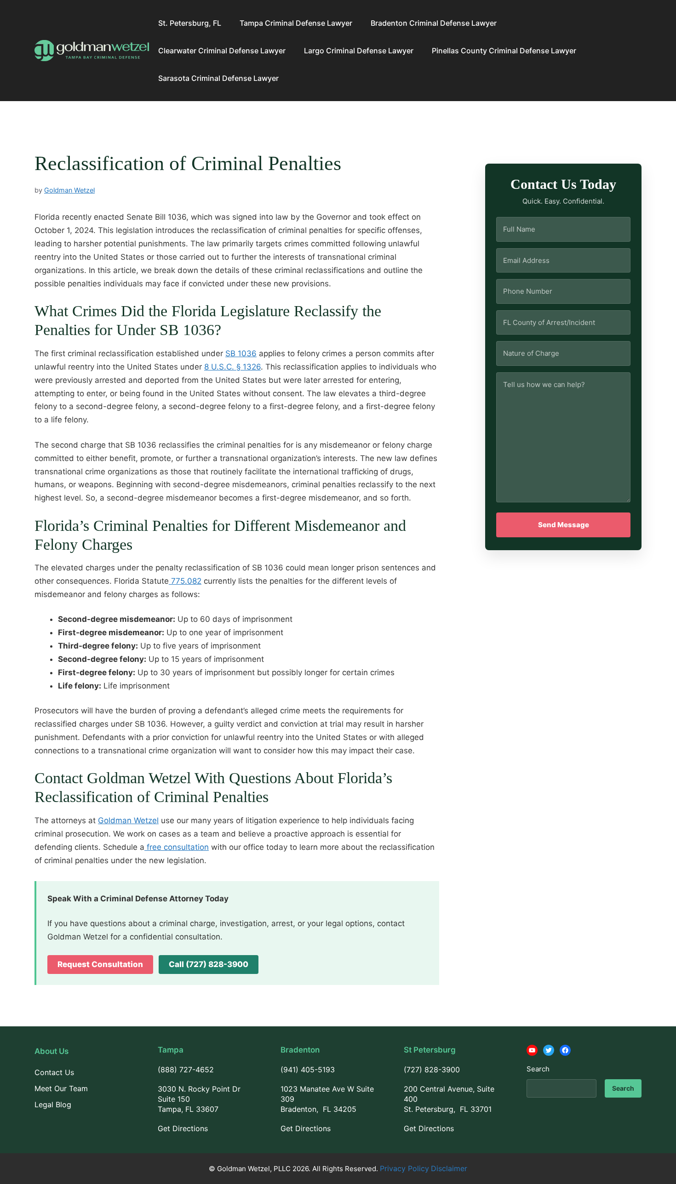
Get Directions (183, 1128)
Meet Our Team (61, 1088)
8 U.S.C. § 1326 (232, 366)
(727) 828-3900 (432, 1069)
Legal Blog (52, 1104)
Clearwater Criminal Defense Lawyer (222, 50)
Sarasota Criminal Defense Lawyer (218, 78)
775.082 (185, 581)
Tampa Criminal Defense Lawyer (296, 23)
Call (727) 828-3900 (208, 964)
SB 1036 (241, 353)
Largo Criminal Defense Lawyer (358, 50)
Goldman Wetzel (128, 820)
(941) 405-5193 (308, 1069)
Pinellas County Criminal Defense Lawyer (504, 50)
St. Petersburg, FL (189, 23)
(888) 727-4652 (186, 1069)
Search (538, 1068)
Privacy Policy (404, 1168)
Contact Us (54, 1072)
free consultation (176, 847)
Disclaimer (449, 1168)
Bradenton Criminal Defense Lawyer (434, 23)
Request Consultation (100, 964)
